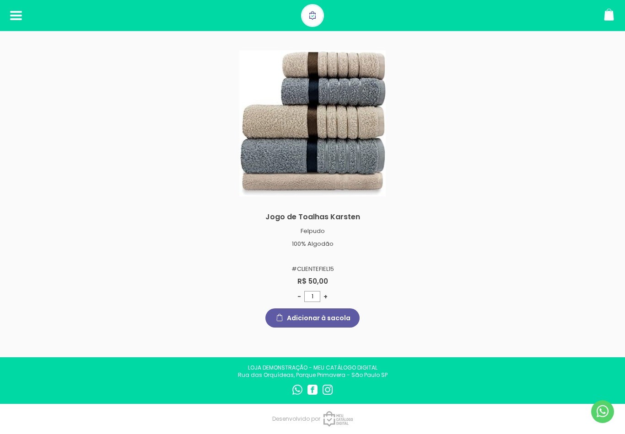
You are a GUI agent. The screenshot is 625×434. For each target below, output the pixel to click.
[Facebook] (313, 393)
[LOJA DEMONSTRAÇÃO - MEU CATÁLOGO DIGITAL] (312, 22)
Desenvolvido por (296, 419)
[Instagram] (327, 393)
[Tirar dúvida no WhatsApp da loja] (602, 411)
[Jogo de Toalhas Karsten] (312, 123)
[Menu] (16, 16)
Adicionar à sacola (318, 318)
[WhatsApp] (298, 393)
